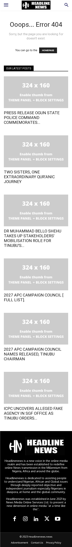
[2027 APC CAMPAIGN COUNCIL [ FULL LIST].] (36, 274)
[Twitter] (46, 519)
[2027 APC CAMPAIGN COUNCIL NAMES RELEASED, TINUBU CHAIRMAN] (36, 329)
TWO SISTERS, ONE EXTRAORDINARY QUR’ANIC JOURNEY (29, 177)
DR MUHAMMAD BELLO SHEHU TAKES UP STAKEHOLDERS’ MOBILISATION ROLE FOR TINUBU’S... (32, 238)
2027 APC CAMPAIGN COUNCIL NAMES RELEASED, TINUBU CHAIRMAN (32, 354)
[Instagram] (25, 519)
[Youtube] (57, 519)
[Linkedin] (36, 519)
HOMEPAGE (48, 50)
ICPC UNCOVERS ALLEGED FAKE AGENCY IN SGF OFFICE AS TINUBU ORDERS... (33, 413)
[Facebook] (14, 519)
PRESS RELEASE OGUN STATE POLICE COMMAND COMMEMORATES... (32, 118)
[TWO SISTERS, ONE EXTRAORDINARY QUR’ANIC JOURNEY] (36, 151)
